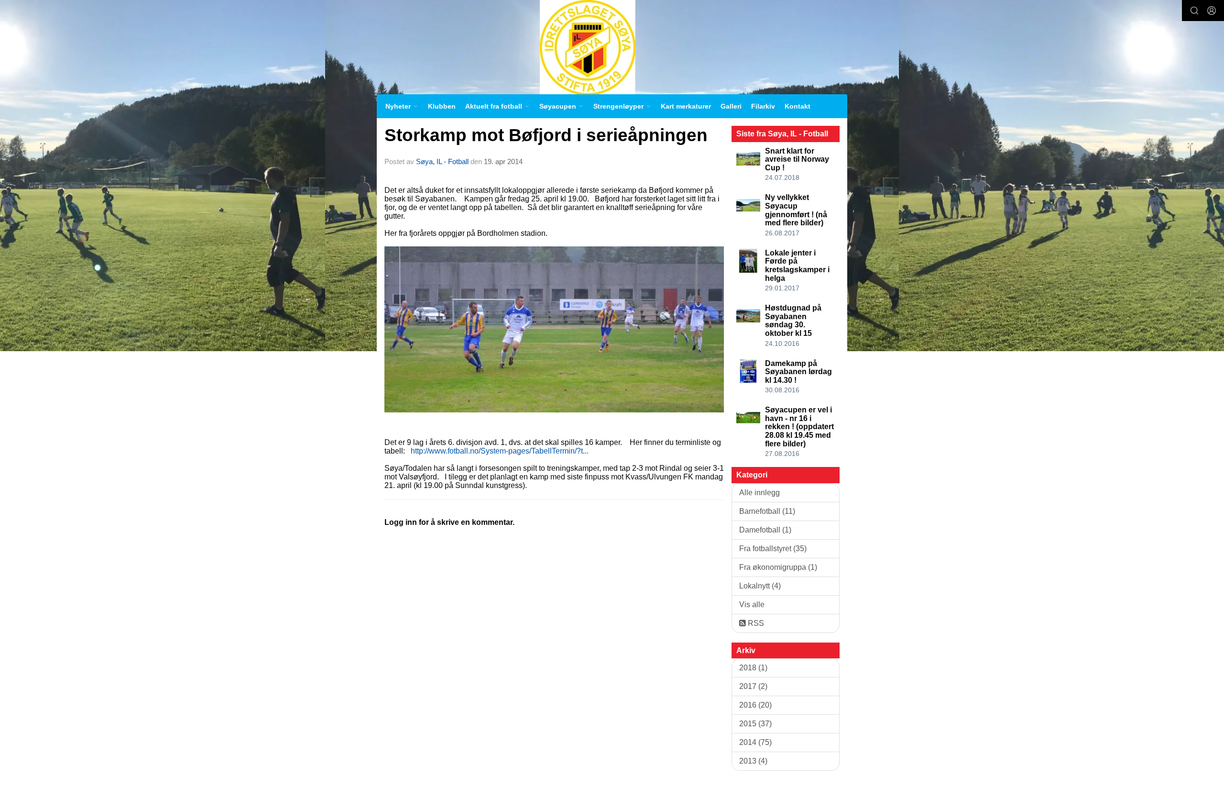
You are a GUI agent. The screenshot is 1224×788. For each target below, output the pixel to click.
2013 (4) (753, 761)
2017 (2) (753, 686)
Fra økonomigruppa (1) (778, 567)
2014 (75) (755, 742)
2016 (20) (755, 705)
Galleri (731, 106)
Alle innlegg (759, 492)
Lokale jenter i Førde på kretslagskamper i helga (797, 265)
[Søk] (1194, 10)
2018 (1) (753, 668)
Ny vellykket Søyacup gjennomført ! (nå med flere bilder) (796, 210)
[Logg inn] (1211, 10)
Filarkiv (763, 106)
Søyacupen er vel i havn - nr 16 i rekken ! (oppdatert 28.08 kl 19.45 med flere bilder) (799, 426)
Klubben (442, 106)
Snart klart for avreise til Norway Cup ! (797, 159)
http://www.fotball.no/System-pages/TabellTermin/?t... (500, 451)
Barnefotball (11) (767, 511)
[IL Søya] (587, 47)
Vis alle (752, 604)
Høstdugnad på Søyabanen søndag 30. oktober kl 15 (793, 320)
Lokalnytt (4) (760, 586)
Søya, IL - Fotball (442, 161)
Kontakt (797, 106)
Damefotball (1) (765, 530)
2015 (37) (755, 724)
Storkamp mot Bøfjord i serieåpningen (546, 135)
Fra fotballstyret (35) (773, 548)
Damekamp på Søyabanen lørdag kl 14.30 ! (798, 371)
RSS (755, 623)
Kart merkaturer (686, 106)
